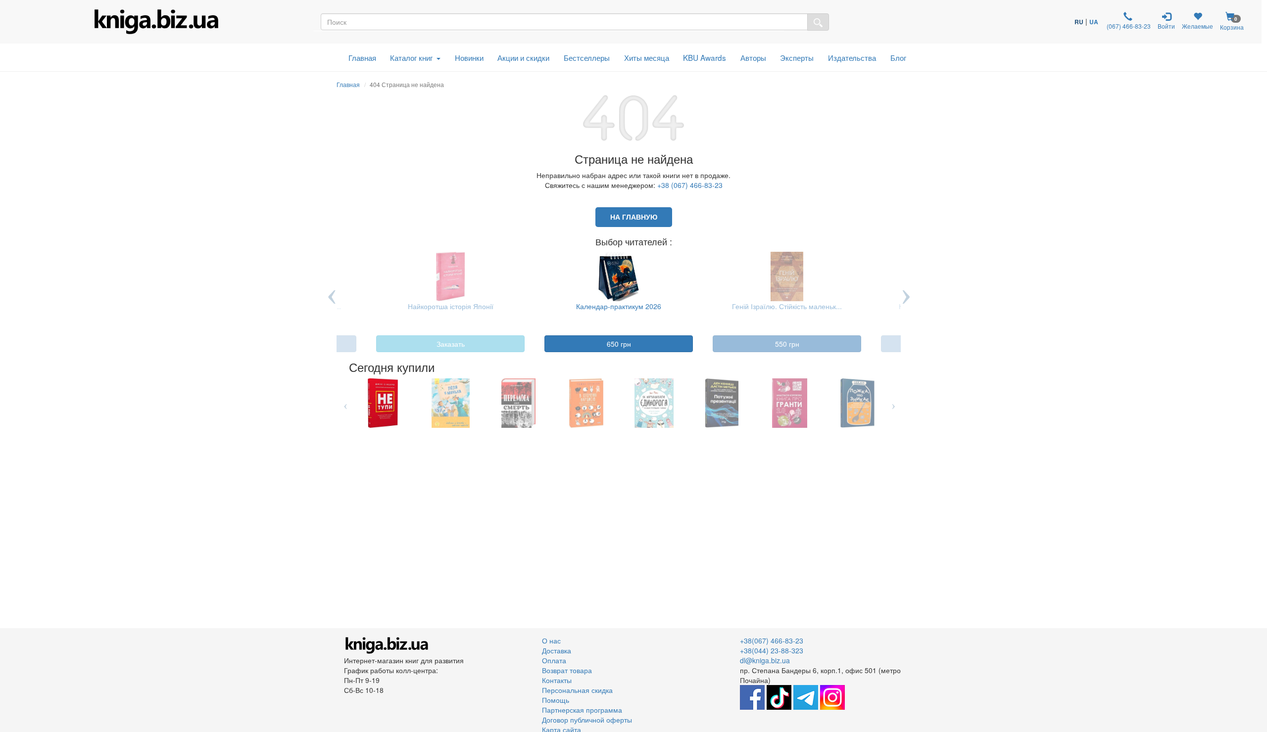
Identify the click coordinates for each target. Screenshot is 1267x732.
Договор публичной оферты (587, 720)
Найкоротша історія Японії (425, 306)
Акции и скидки (523, 57)
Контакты (557, 680)
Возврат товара (567, 670)
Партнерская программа (582, 710)
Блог (898, 57)
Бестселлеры (587, 57)
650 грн (593, 344)
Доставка (556, 650)
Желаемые (1197, 26)
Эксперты (797, 57)
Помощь (555, 700)
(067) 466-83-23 (1128, 26)
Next (905, 303)
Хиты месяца (646, 57)
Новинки (469, 57)
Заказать (425, 344)
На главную (633, 217)
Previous (331, 303)
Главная (362, 57)
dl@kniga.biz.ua (765, 660)
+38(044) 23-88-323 (771, 650)
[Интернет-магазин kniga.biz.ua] (156, 22)
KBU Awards (704, 57)
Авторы (753, 57)
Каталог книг (411, 57)
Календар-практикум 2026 (592, 306)
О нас (551, 640)
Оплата (554, 660)
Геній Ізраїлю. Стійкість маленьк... (761, 306)
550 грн (761, 344)
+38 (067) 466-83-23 (690, 185)
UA (1093, 21)
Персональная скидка (577, 690)
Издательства (852, 57)
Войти (1166, 26)
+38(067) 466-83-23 (771, 640)
